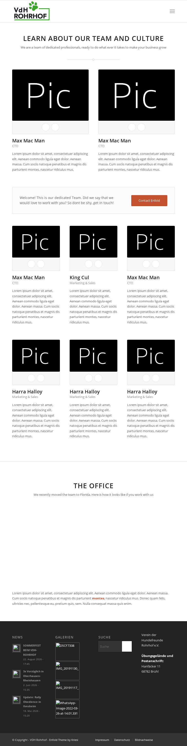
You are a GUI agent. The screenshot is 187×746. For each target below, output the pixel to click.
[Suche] (161, 11)
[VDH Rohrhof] (31, 11)
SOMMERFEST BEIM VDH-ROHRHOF (32, 650)
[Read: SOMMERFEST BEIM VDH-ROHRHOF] (16, 648)
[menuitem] (161, 11)
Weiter (164, 544)
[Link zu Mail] (171, 739)
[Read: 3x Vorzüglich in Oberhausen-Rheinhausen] (16, 674)
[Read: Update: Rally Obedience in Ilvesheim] (16, 700)
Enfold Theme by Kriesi (63, 740)
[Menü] (172, 11)
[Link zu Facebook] (164, 739)
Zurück (23, 544)
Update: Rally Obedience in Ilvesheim (32, 701)
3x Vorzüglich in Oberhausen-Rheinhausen (33, 675)
